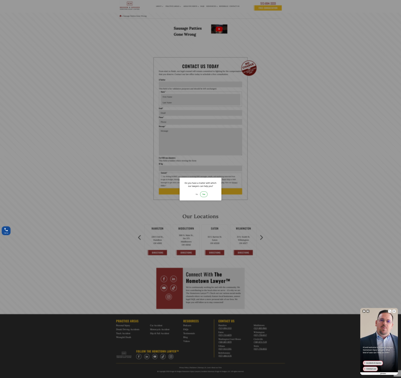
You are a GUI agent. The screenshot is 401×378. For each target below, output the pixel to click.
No (197, 194)
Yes (203, 194)
